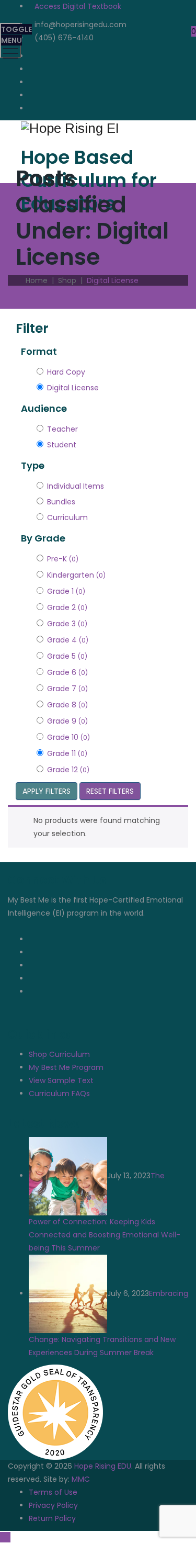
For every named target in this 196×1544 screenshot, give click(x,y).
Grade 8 (67, 705)
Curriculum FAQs (59, 1093)
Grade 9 (67, 721)
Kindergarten (76, 575)
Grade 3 (67, 623)
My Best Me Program (66, 1067)
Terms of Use (53, 1492)
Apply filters (46, 791)
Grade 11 (67, 753)
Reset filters (110, 791)
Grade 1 (66, 591)
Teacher (62, 429)
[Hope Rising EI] (96, 128)
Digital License (73, 387)
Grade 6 (67, 672)
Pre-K (62, 559)
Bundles (61, 502)
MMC (81, 1479)
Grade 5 (67, 656)
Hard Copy (66, 372)
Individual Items (75, 486)
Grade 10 (68, 737)
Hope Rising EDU (102, 1466)
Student (61, 444)
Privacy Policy (53, 1505)
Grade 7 (67, 688)
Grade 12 (68, 769)
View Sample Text (61, 1080)
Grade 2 (67, 607)
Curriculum (67, 517)
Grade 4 (67, 640)
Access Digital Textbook (77, 6)
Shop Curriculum (59, 1054)
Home (34, 280)
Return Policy (52, 1518)
